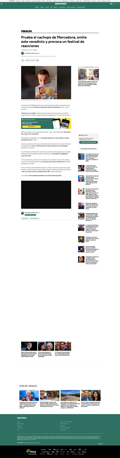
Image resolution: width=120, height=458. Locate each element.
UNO (53, 452)
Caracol (84, 450)
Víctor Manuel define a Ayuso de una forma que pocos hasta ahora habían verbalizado (45, 354)
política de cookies (64, 423)
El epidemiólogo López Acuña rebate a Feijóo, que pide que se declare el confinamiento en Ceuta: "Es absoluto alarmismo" (92, 217)
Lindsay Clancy (79, 1)
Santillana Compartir (64, 450)
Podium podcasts (57, 454)
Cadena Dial (68, 452)
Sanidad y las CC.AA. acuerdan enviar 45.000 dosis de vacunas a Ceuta (92, 239)
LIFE (51, 7)
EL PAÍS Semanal (73, 452)
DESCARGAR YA (31, 126)
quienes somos (20, 423)
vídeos (55, 7)
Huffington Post (45, 452)
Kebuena (83, 452)
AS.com (75, 450)
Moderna (50, 454)
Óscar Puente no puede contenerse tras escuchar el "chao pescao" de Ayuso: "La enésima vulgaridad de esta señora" (90, 404)
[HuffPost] (22, 417)
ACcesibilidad (63, 429)
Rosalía (98, 1)
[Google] (37, 53)
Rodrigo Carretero (31, 53)
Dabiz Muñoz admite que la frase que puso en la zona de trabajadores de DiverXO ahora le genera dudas (29, 354)
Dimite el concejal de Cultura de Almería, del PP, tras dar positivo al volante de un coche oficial (92, 206)
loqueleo (75, 454)
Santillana (57, 450)
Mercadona (25, 218)
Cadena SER (71, 450)
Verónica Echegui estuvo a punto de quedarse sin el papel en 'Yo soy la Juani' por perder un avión (92, 249)
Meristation (81, 454)
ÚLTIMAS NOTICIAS (81, 7)
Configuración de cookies (66, 421)
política (37, 7)
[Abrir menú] (1, 4)
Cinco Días (63, 452)
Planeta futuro (78, 452)
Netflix (108, 1)
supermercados (34, 218)
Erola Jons (94, 1)
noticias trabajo (71, 7)
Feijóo (23, 1)
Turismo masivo (49, 1)
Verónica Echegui (86, 1)
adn (79, 450)
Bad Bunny (104, 1)
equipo (18, 421)
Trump (43, 1)
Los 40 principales (50, 450)
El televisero (62, 7)
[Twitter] (39, 53)
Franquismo (72, 1)
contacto (19, 425)
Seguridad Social (65, 1)
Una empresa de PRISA (32, 451)
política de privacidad (65, 427)
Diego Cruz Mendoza (36, 1)
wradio (57, 452)
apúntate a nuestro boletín (88, 142)
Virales (26, 31)
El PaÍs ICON (63, 454)
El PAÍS (44, 450)
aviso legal (62, 425)
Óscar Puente (28, 1)
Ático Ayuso (18, 1)
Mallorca (55, 1)
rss (18, 429)
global (42, 7)
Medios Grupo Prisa (32, 454)
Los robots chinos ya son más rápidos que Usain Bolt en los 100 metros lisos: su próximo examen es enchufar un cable (92, 157)
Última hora (111, 4)
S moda (68, 454)
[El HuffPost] (61, 3)
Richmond (43, 454)
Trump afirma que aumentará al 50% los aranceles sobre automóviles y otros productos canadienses (92, 168)
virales (47, 7)
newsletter (20, 427)
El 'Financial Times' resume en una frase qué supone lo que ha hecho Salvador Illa (62, 354)
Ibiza (59, 1)
